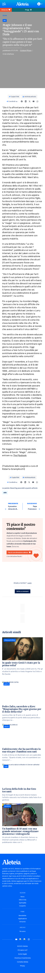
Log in (30, 583)
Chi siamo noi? (22, 950)
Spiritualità (22, 903)
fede (6, 766)
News (22, 897)
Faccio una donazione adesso (18, 552)
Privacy (22, 966)
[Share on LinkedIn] (26, 101)
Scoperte (22, 906)
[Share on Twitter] (29, 101)
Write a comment (22, 591)
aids (5, 493)
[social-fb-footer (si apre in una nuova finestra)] (20, 939)
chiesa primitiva (9, 640)
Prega (27, 10)
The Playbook (20, 455)
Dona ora (5, 10)
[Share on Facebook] (22, 101)
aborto (6, 726)
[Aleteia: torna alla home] (22, 4)
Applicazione (22, 919)
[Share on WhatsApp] (37, 101)
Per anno (23, 931)
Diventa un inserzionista (23, 958)
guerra (6, 684)
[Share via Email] (33, 101)
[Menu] (8, 4)
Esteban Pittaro (25, 50)
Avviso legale (22, 954)
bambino (7, 806)
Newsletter (22, 916)
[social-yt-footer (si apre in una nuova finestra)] (16, 939)
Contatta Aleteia (22, 962)
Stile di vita (22, 900)
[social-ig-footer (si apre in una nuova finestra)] (29, 939)
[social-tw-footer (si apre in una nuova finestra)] (25, 939)
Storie (5, 15)
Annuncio (22, 922)
